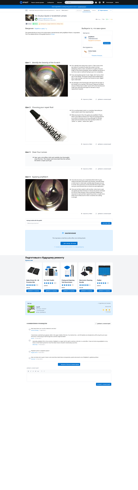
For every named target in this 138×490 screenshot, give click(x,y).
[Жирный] (28, 371)
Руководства (87, 10)
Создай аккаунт (82, 7)
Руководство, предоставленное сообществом (52, 23)
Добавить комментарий (103, 105)
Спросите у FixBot (87, 99)
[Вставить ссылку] (35, 371)
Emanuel (33, 359)
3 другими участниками (105, 303)
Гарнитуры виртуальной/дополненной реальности (41, 10)
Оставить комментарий (103, 384)
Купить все (29, 260)
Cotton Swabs (92, 51)
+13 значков (108, 311)
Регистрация (109, 2)
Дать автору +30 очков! (70, 243)
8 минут (29, 23)
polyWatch (91, 36)
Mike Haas (35, 344)
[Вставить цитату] (38, 371)
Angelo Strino (34, 352)
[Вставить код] (33, 371)
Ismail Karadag (34, 330)
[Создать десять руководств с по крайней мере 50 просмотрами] (109, 310)
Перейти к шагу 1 (40, 28)
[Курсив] (31, 371)
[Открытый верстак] (96, 2)
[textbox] (69, 377)
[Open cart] (103, 2)
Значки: (108, 306)
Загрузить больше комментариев (70, 364)
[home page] (24, 2)
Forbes (53, 34)
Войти (117, 2)
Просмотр (107, 43)
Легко (36, 23)
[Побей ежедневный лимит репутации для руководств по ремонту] (106, 310)
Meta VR (58, 10)
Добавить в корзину (33, 290)
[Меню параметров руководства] (111, 10)
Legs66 (39, 18)
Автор (29, 303)
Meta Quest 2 (65, 10)
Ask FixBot (105, 223)
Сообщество (50, 2)
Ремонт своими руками (37, 2)
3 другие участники (47, 18)
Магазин (59, 2)
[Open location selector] (99, 2)
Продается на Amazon (94, 40)
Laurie (32, 338)
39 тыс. (99, 19)
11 (108, 19)
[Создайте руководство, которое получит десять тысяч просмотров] (103, 310)
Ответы (94, 10)
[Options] (26, 10)
